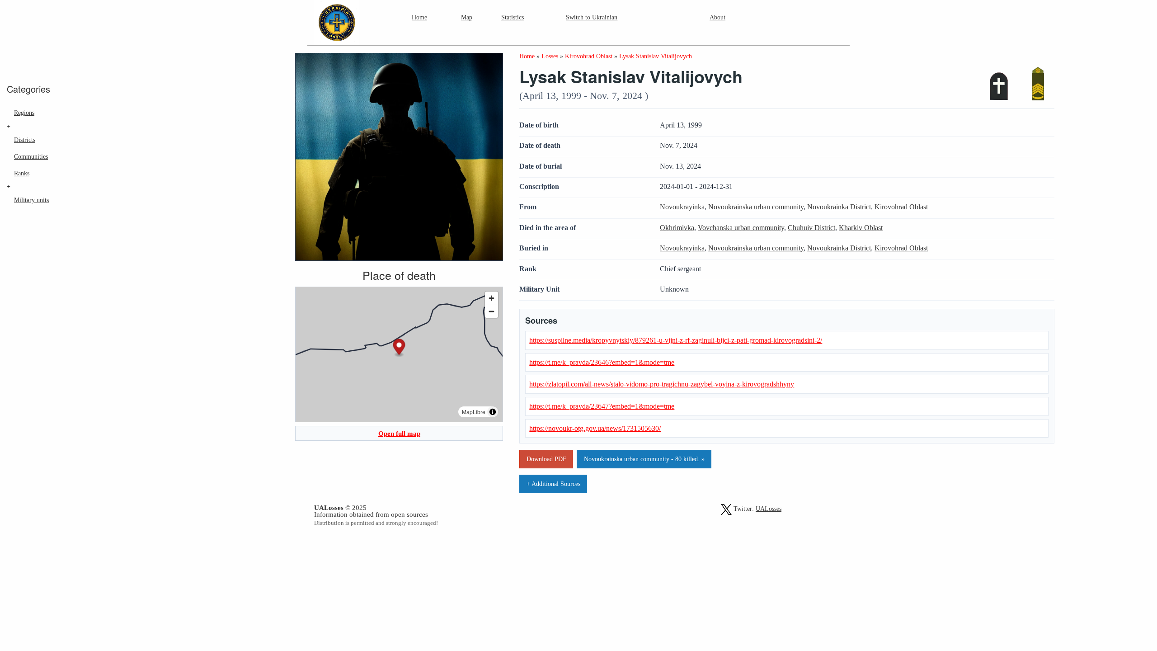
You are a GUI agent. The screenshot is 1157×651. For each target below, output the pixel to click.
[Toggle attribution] (492, 411)
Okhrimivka (677, 227)
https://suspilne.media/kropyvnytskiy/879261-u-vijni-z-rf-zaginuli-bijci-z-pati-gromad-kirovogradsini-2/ (675, 340)
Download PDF (546, 458)
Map (466, 17)
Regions (24, 112)
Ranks (21, 173)
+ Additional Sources (553, 483)
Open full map (399, 433)
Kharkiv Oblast (861, 227)
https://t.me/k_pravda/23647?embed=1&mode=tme (601, 406)
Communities (31, 156)
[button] (399, 348)
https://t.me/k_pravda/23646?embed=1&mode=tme (601, 362)
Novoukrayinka (682, 207)
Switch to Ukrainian (591, 17)
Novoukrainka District (839, 207)
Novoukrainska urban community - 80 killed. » (644, 458)
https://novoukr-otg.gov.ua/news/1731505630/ (595, 428)
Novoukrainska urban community (756, 207)
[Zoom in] (491, 298)
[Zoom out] (491, 311)
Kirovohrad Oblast (901, 207)
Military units (31, 199)
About (717, 17)
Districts (24, 139)
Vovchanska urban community (741, 227)
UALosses (768, 508)
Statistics (512, 17)
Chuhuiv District (811, 227)
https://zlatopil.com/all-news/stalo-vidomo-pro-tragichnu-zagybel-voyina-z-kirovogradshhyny (661, 384)
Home (419, 17)
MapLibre (473, 411)
